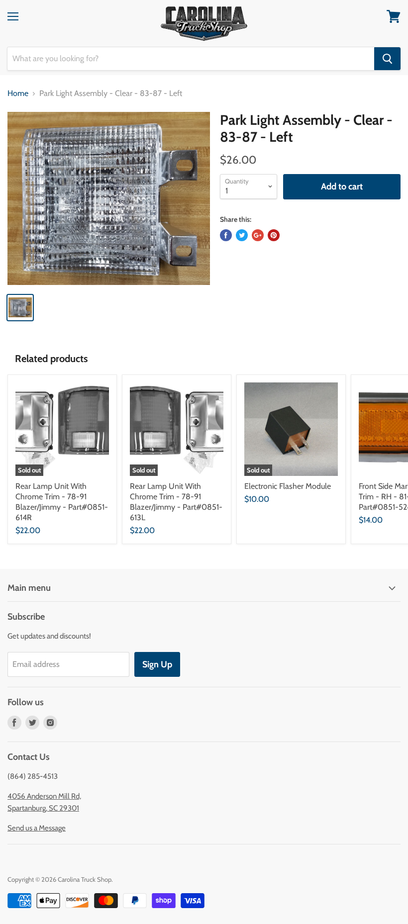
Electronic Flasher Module (287, 486)
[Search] (387, 58)
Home (17, 93)
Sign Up (157, 664)
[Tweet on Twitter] (242, 235)
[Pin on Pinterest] (274, 235)
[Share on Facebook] (226, 235)
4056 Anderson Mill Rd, (44, 796)
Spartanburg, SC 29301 (43, 808)
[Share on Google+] (258, 235)
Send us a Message (36, 828)
